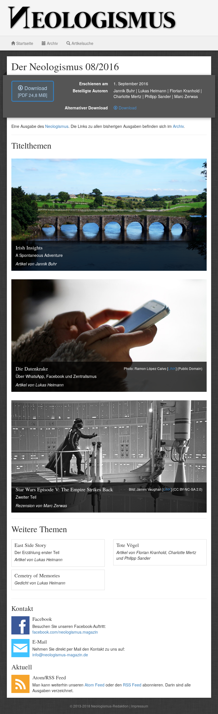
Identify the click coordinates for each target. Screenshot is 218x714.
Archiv (52, 43)
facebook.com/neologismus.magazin (65, 632)
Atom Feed (94, 685)
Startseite (24, 43)
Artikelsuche (81, 43)
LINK (172, 368)
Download (32, 91)
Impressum (139, 705)
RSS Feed (132, 685)
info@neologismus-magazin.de (60, 654)
